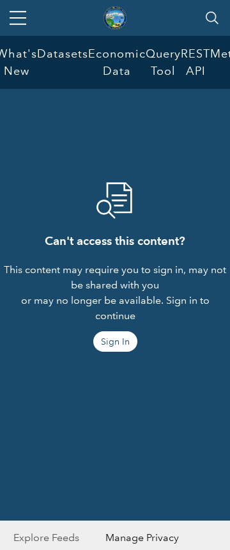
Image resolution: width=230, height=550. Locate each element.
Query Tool (163, 62)
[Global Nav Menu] (17, 17)
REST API (195, 62)
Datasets (62, 54)
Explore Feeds (46, 537)
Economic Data (117, 62)
